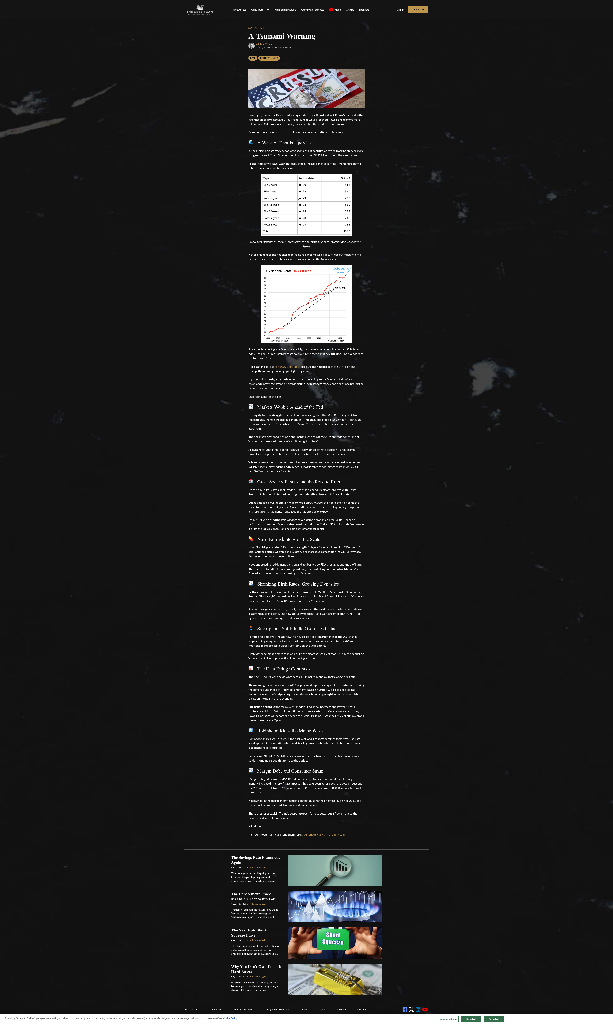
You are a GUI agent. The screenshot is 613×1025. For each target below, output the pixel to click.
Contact (361, 1009)
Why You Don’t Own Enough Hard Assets (256, 969)
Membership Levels (285, 9)
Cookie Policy (230, 1018)
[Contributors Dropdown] (267, 9)
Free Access (239, 9)
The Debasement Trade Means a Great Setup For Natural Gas (253, 896)
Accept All (494, 1019)
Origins (350, 9)
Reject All (471, 1019)
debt (252, 58)
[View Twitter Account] (412, 1009)
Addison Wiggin (264, 44)
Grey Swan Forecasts (312, 9)
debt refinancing (269, 58)
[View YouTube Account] (425, 1009)
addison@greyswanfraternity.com (323, 834)
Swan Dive (256, 27)
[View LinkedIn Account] (418, 1009)
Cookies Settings (448, 1019)
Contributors (258, 9)
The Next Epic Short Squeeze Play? (248, 932)
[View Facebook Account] (405, 1009)
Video (337, 9)
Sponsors (364, 9)
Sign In (400, 9)
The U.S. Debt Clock (288, 366)
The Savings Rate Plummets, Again (255, 860)
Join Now (418, 9)
